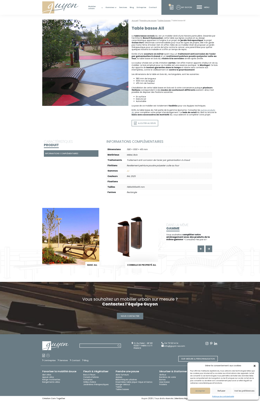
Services (123, 7)
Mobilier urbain (92, 7)
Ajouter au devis (147, 123)
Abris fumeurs (122, 374)
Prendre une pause (148, 20)
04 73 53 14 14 (171, 343)
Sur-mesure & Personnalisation (198, 358)
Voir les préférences (244, 390)
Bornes (162, 379)
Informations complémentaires (61, 153)
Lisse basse (164, 382)
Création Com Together (53, 398)
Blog (132, 7)
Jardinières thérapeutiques (96, 384)
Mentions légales (183, 398)
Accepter (200, 390)
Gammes (109, 7)
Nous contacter (130, 316)
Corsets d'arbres (91, 377)
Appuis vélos (48, 377)
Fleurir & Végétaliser (95, 371)
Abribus (162, 374)
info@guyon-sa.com (174, 346)
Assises (119, 377)
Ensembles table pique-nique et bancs (134, 382)
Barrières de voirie (167, 377)
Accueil (135, 20)
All (128, 170)
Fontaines (87, 379)
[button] (254, 365)
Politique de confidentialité (223, 396)
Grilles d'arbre (89, 382)
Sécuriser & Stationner (173, 371)
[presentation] (201, 248)
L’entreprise (50, 360)
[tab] (70, 153)
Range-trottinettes (51, 379)
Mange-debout (123, 384)
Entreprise (141, 7)
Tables (119, 387)
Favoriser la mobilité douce (59, 371)
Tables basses (164, 20)
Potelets (163, 384)
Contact (153, 7)
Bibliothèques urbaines (126, 379)
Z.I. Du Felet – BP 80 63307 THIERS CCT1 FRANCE (143, 345)
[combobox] (100, 346)
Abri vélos (46, 374)
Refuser (221, 390)
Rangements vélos (51, 382)
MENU (206, 7)
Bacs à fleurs (89, 374)
